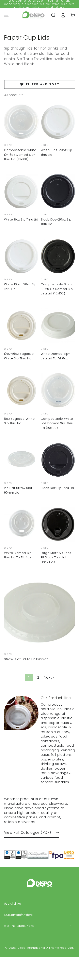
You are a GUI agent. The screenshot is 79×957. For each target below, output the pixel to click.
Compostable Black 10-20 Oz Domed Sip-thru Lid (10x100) (58, 288)
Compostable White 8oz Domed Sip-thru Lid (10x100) (57, 423)
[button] (53, 15)
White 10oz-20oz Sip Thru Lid (56, 152)
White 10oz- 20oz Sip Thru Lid (20, 286)
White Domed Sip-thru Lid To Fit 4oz (19, 555)
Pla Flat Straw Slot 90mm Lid (18, 490)
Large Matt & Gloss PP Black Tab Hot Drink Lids (56, 557)
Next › (49, 677)
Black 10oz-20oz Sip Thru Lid (56, 221)
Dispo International (31, 948)
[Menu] (6, 15)
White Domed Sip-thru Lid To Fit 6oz (55, 355)
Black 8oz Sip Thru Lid (57, 488)
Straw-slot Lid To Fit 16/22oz (26, 659)
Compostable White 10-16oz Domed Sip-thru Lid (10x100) (20, 154)
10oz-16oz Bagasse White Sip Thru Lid (19, 355)
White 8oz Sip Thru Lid (21, 219)
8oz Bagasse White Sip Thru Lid (19, 420)
